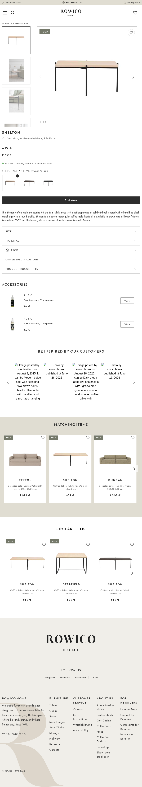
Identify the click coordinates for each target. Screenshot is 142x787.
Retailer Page (128, 709)
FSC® (14, 250)
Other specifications (22, 259)
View (127, 301)
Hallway (54, 738)
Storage (54, 733)
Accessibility (81, 730)
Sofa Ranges (57, 722)
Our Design (104, 720)
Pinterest (65, 677)
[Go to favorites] (135, 12)
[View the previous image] (7, 468)
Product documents (22, 269)
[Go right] (133, 76)
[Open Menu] (5, 12)
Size (9, 231)
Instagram (49, 677)
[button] (28, 381)
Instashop (103, 747)
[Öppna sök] (12, 12)
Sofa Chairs (56, 727)
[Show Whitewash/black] (10, 183)
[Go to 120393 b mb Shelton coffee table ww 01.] (16, 70)
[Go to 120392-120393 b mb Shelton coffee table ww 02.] (16, 101)
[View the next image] (134, 468)
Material (12, 241)
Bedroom (54, 744)
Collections (104, 726)
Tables (5, 23)
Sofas (52, 716)
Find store (71, 200)
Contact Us (80, 709)
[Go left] (40, 76)
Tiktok (94, 677)
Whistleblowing (82, 725)
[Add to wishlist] (131, 32)
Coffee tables (20, 23)
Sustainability (105, 715)
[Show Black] (48, 183)
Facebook (80, 677)
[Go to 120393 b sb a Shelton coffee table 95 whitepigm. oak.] (16, 40)
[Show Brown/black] (29, 183)
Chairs (53, 711)
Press (100, 731)
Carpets (54, 750)
